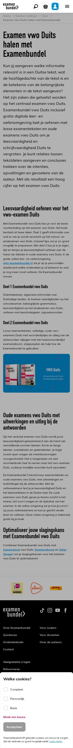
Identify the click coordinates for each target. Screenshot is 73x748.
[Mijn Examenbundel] (55, 6)
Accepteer (14, 727)
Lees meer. (55, 741)
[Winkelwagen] (45, 6)
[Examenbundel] (10, 6)
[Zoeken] (36, 6)
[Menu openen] (67, 6)
